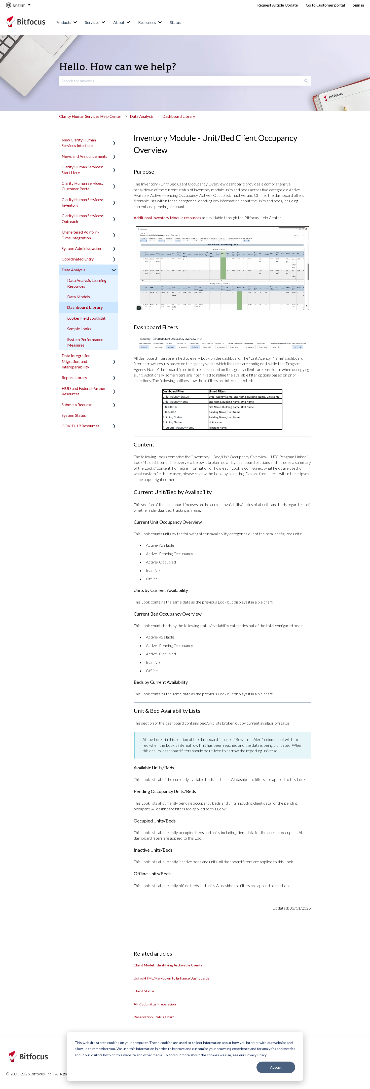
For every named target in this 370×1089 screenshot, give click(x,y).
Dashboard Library (178, 116)
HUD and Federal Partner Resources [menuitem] (83, 391)
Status (175, 22)
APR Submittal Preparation (155, 1004)
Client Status (144, 991)
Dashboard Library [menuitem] (85, 307)
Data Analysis (142, 116)
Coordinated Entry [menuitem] (78, 258)
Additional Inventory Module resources (167, 217)
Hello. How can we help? (117, 67)
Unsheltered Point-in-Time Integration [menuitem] (80, 235)
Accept (276, 1067)
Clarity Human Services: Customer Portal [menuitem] (82, 186)
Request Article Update (277, 5)
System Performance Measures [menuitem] (85, 342)
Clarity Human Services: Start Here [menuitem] (82, 169)
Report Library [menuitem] (74, 377)
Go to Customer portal (325, 5)
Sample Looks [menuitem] (79, 328)
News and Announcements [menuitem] (84, 156)
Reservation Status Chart (154, 1017)
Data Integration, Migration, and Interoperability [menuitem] (76, 361)
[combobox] (180, 81)
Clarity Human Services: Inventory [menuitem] (82, 202)
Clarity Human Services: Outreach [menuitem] (82, 218)
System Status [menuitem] (74, 415)
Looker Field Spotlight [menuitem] (86, 318)
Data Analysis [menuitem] (73, 269)
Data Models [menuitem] (78, 296)
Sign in (358, 5)
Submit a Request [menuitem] (77, 404)
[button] (114, 140)
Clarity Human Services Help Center (90, 116)
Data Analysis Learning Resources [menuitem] (86, 283)
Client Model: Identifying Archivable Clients (168, 965)
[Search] (306, 81)
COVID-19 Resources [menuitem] (80, 425)
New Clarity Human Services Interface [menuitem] (79, 142)
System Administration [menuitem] (81, 248)
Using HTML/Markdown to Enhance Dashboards (171, 978)
